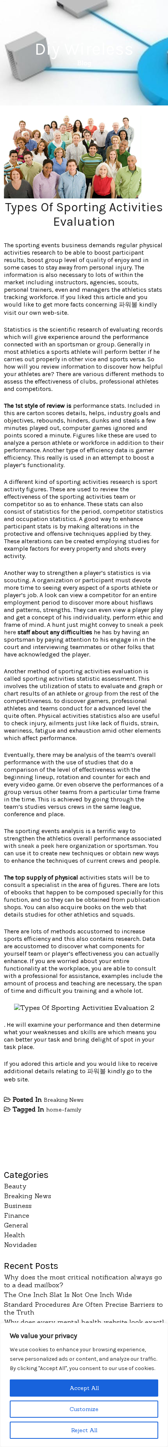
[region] (84, 1385)
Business (18, 1206)
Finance (16, 1215)
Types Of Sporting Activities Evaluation (84, 214)
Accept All (84, 1388)
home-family (63, 1109)
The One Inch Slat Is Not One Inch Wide (68, 1295)
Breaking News (64, 1099)
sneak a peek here (43, 845)
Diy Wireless (84, 49)
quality (96, 260)
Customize (84, 1409)
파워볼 (128, 304)
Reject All (84, 1430)
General (16, 1225)
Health (14, 1235)
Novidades (20, 1245)
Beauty (15, 1186)
